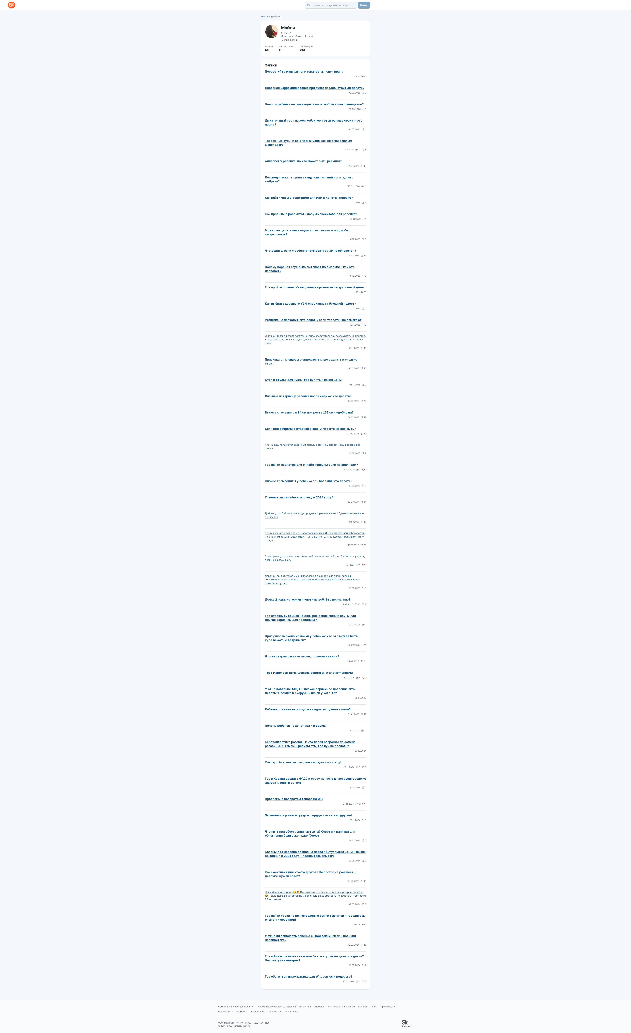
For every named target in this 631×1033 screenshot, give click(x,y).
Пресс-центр (291, 1011)
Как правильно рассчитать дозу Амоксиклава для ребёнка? (311, 214)
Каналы (362, 1006)
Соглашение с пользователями (235, 1006)
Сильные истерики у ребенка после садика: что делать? (308, 396)
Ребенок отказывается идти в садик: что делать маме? (308, 709)
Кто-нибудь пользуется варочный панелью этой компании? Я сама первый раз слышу (312, 446)
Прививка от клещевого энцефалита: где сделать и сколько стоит (311, 361)
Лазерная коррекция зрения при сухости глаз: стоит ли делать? (314, 88)
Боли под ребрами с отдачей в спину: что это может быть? (310, 428)
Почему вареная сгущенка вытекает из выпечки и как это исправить (310, 269)
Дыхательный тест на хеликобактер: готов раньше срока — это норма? (313, 122)
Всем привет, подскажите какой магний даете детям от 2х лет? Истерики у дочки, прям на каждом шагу (315, 558)
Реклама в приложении (341, 1006)
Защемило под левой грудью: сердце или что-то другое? (308, 815)
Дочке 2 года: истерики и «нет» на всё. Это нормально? (307, 599)
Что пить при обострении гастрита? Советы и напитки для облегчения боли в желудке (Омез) (310, 833)
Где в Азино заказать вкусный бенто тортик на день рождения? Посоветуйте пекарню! (314, 958)
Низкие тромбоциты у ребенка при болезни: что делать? (308, 481)
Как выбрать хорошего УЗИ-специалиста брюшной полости (310, 303)
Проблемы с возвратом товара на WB (294, 799)
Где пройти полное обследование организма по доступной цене (314, 287)
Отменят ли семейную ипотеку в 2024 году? (299, 497)
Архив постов (388, 1006)
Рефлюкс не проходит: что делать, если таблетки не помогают (313, 320)
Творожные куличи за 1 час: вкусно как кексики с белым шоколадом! (308, 142)
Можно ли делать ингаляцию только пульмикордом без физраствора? (307, 232)
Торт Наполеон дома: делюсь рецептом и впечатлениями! (309, 672)
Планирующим (257, 1011)
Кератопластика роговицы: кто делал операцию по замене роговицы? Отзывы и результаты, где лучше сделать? (310, 744)
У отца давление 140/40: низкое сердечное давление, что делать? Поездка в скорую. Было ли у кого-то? (310, 691)
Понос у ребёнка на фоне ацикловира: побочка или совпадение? (314, 104)
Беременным (225, 1011)
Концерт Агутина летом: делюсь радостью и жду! (303, 762)
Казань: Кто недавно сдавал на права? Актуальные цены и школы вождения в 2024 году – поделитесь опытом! (315, 854)
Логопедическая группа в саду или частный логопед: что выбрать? (309, 179)
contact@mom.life (242, 1026)
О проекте (275, 1011)
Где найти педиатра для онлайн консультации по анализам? (311, 464)
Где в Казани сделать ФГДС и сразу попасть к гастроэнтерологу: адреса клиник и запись (315, 780)
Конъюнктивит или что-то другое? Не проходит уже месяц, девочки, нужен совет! (310, 874)
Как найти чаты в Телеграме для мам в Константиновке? (309, 197)
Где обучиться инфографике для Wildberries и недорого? (308, 976)
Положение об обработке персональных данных (284, 1006)
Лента (264, 16)
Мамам (241, 1011)
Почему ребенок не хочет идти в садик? (295, 725)
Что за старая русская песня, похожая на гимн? (302, 656)
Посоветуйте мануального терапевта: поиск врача (304, 71)
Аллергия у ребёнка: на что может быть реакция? (303, 161)
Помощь (319, 1006)
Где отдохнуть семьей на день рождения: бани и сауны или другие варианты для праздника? (310, 617)
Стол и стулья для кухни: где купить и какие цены (303, 379)
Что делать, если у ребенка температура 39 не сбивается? (310, 250)
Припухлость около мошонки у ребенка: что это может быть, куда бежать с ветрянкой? (311, 638)
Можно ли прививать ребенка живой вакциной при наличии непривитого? (310, 938)
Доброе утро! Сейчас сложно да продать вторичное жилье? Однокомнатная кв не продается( (314, 515)
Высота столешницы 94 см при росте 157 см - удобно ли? (309, 412)
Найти (364, 5)
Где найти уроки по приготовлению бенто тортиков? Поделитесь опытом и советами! (315, 917)
